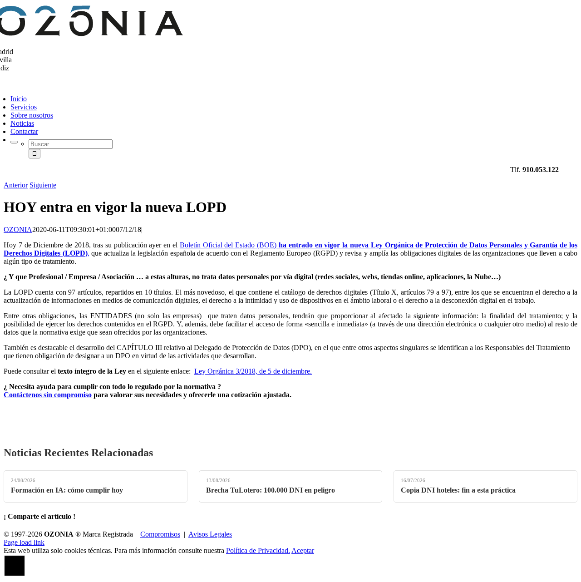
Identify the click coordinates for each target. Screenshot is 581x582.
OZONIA (18, 229)
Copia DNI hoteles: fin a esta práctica (458, 490)
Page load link (24, 542)
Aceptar (302, 550)
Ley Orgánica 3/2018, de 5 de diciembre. (253, 371)
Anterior (16, 185)
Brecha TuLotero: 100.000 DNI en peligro (270, 490)
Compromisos (160, 534)
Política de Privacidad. (258, 550)
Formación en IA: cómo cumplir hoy (67, 490)
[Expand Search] (14, 142)
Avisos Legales (210, 534)
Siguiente (43, 185)
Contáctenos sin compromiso (48, 395)
